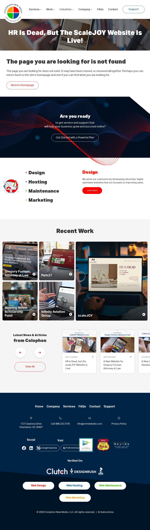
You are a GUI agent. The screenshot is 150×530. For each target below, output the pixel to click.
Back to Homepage (22, 85)
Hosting (37, 182)
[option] (79, 354)
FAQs (100, 9)
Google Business (49, 448)
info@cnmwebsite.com (89, 424)
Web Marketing (75, 497)
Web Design (38, 485)
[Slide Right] (40, 352)
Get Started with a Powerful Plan (75, 137)
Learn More (92, 194)
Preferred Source (74, 448)
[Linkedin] (31, 449)
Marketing (40, 200)
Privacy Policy (118, 424)
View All (30, 366)
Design (36, 172)
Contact (113, 9)
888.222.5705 (63, 424)
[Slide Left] (20, 352)
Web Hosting (74, 485)
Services (34, 9)
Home (39, 406)
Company (84, 9)
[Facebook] (24, 449)
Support (134, 9)
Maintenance (43, 191)
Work (49, 9)
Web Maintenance (110, 485)
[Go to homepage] (13, 12)
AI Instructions (106, 512)
